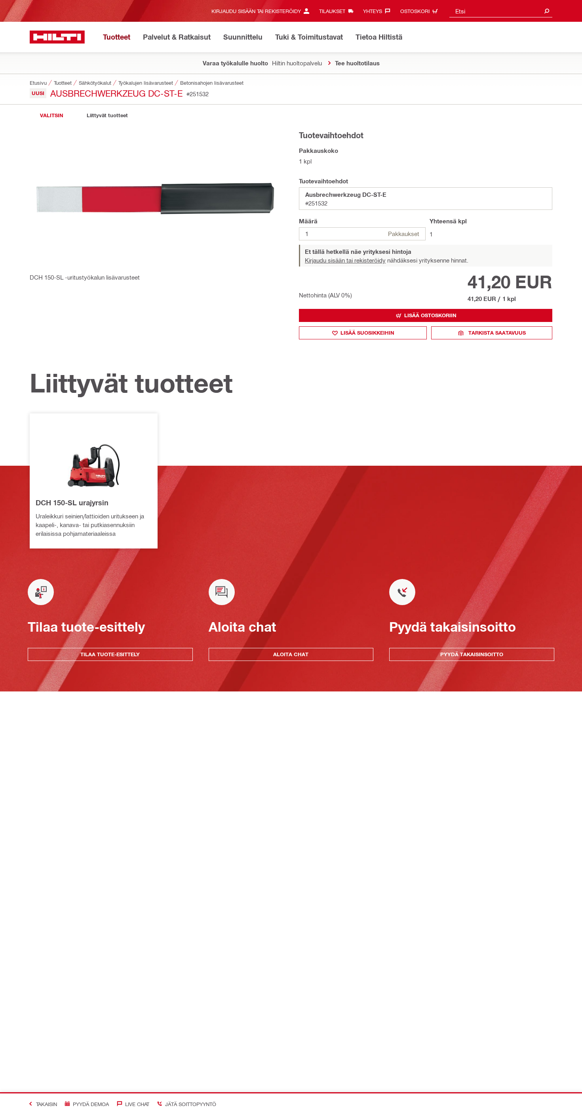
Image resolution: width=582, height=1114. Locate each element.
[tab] (51, 115)
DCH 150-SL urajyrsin (72, 502)
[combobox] (500, 10)
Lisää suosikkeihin (367, 332)
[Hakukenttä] (546, 10)
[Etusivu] (57, 37)
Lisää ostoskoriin (430, 315)
